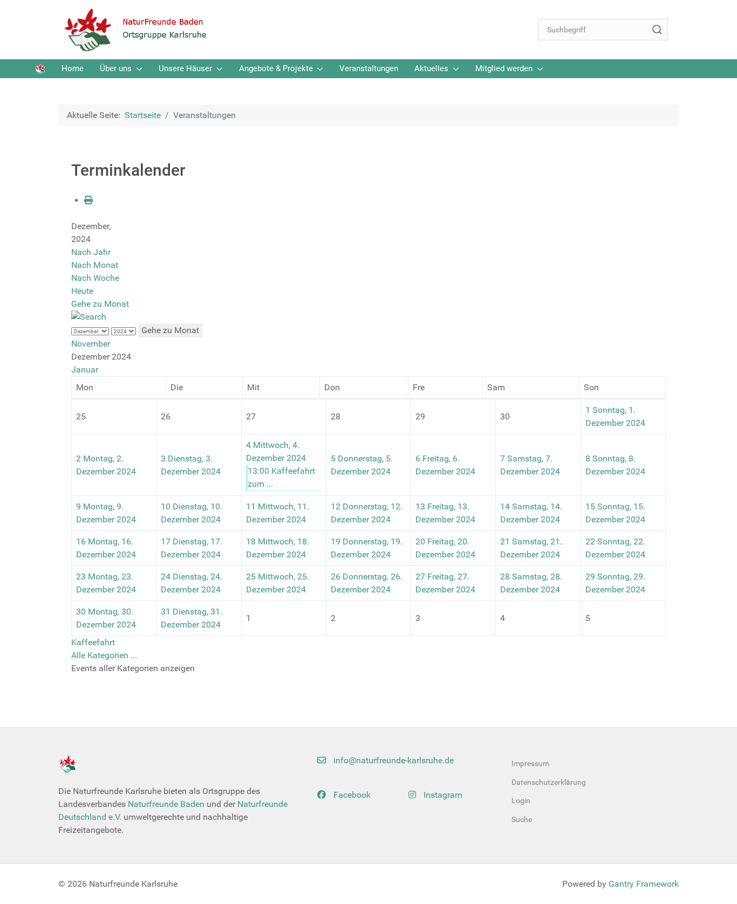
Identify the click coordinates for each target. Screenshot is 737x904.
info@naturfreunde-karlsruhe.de (392, 760)
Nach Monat (94, 265)
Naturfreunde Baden (166, 804)
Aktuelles (431, 68)
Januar (84, 369)
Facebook (351, 795)
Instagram (441, 795)
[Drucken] (88, 200)
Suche (521, 819)
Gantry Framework (644, 884)
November (90, 344)
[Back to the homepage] (142, 29)
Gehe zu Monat (100, 304)
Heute (82, 291)
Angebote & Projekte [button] (276, 68)
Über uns (116, 68)
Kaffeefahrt (93, 642)
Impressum (530, 763)
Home (73, 68)
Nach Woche (95, 278)
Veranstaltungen (368, 68)
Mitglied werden (504, 68)
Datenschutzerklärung (548, 782)
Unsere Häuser (185, 68)
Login (520, 800)
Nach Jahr (91, 252)
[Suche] (657, 29)
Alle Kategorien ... (104, 655)
